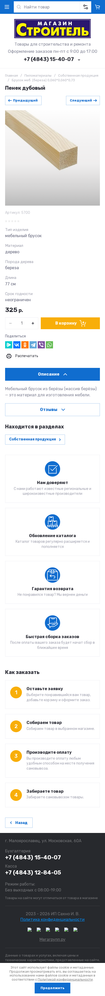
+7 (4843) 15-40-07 (49, 59)
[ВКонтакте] (16, 344)
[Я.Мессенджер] (8, 344)
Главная (11, 75)
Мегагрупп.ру (52, 939)
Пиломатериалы (37, 75)
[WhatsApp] (49, 344)
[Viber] (41, 344)
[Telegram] (33, 344)
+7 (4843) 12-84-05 (33, 872)
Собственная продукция (78, 75)
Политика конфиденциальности (52, 919)
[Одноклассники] (25, 344)
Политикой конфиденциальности (65, 979)
